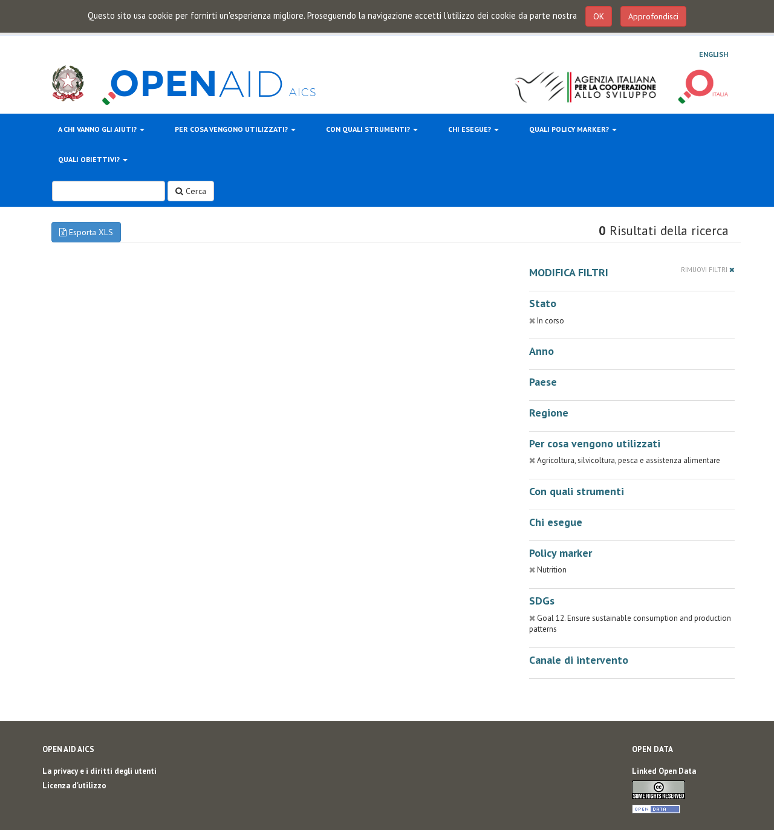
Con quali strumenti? (369, 129)
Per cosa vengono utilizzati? (232, 129)
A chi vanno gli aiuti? (98, 129)
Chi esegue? (470, 129)
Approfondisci (653, 16)
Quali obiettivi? (90, 159)
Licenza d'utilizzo (74, 785)
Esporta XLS (90, 232)
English (713, 54)
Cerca (194, 191)
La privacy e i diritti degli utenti (99, 771)
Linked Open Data (664, 771)
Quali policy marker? (570, 129)
